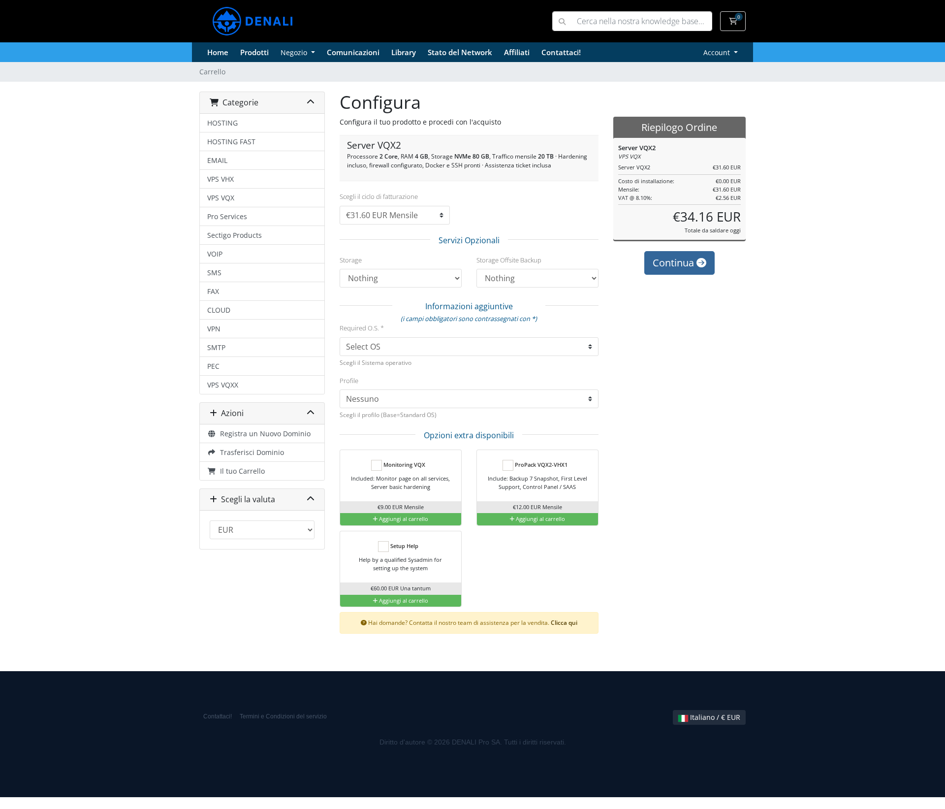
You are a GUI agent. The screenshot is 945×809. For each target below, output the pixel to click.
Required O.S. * (362, 328)
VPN (213, 328)
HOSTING (222, 123)
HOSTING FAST (231, 141)
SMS (214, 272)
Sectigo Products (234, 235)
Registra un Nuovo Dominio (263, 433)
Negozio (295, 52)
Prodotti (254, 52)
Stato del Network (460, 52)
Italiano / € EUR (714, 717)
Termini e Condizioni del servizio (283, 716)
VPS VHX (220, 179)
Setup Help (403, 546)
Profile (349, 380)
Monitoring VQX (403, 464)
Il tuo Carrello (240, 471)
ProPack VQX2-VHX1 (540, 464)
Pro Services (227, 216)
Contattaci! (561, 52)
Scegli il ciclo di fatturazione (379, 196)
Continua (674, 262)
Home (217, 52)
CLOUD (218, 310)
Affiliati (517, 52)
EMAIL (217, 160)
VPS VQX (220, 197)
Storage (351, 260)
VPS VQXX (222, 384)
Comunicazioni (353, 52)
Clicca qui (564, 622)
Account (717, 52)
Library (403, 52)
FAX (213, 291)
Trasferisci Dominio (250, 452)
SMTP (216, 347)
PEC (213, 366)
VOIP (214, 254)
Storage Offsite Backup (508, 260)
